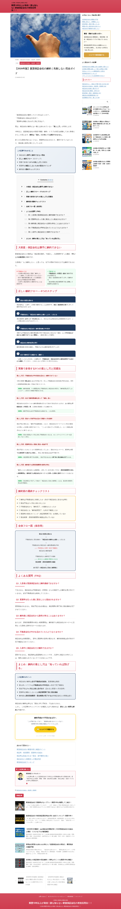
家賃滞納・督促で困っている (90, 24)
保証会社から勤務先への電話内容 (29, 759)
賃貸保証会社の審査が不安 (90, 19)
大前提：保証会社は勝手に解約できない (39, 187)
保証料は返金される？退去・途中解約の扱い (33, 755)
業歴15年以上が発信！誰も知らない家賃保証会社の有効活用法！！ (24, 7)
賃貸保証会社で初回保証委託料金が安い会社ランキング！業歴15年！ (49, 816)
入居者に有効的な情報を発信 (60, 900)
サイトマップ (78, 896)
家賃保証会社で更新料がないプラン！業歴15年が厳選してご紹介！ (49, 802)
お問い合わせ (42, 896)
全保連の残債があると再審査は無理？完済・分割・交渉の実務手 (101, 163)
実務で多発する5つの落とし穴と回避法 (38, 196)
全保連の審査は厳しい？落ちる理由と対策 (94, 69)
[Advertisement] (45, 95)
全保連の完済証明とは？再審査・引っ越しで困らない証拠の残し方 (101, 150)
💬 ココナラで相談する (45, 729)
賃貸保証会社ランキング (89, 73)
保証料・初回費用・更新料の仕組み (29, 752)
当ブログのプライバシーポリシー (56, 896)
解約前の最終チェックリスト (35, 201)
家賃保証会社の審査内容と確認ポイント (31, 749)
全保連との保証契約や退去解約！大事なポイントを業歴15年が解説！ (49, 860)
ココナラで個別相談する (96, 55)
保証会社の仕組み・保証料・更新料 (26, 790)
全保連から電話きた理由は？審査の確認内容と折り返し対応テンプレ (101, 123)
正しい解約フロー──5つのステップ (37, 191)
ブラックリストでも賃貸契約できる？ (93, 76)
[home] (27, 783)
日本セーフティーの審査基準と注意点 (93, 71)
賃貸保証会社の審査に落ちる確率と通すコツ (95, 67)
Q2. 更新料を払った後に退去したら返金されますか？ (46, 219)
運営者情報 (70, 896)
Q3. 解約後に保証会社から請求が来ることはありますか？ (47, 223)
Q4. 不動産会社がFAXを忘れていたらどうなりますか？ (46, 227)
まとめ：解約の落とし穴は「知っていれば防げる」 (42, 238)
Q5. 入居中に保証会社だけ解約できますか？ (42, 232)
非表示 (50, 180)
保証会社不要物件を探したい (90, 28)
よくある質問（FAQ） (32, 211)
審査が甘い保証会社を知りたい (91, 26)
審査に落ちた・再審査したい (90, 22)
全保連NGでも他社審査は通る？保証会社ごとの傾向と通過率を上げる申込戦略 (101, 137)
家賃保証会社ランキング (25, 762)
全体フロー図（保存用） (33, 206)
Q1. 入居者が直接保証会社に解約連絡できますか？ (45, 215)
